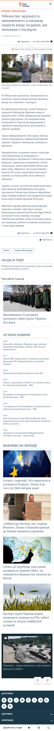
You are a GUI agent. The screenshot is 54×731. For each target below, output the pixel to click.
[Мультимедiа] (29, 727)
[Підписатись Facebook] (4, 700)
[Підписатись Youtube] (22, 700)
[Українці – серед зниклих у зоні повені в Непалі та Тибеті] (27, 649)
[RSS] (46, 700)
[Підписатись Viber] (34, 700)
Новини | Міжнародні (14, 11)
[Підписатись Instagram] (28, 700)
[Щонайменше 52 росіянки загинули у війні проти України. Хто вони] (27, 298)
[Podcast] (4, 706)
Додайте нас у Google (12, 728)
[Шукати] (48, 727)
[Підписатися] (10, 706)
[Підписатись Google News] (10, 700)
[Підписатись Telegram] (40, 700)
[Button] (24, 41)
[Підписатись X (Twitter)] (16, 700)
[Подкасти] (39, 727)
